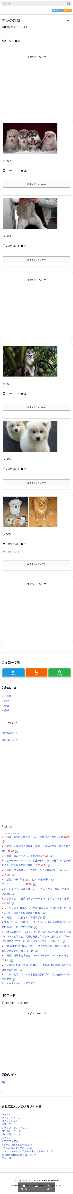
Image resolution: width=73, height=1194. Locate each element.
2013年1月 (11, 740)
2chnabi (6, 1114)
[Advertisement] (36, 83)
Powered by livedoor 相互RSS (18, 983)
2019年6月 (11, 733)
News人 (6, 1137)
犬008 (7, 236)
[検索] (68, 3)
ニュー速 (6, 1158)
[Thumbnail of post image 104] (31, 363)
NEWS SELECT (9, 1120)
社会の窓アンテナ (11, 1131)
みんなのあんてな (11, 1117)
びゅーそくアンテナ (12, 1134)
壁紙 (6, 710)
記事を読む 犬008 (36, 259)
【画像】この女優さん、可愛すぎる (23, 917)
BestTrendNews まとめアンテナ (19, 1154)
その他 (7, 696)
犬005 (7, 534)
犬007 (7, 384)
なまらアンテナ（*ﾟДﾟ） (15, 1127)
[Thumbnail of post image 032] (31, 514)
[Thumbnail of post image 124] (31, 215)
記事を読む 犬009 (36, 184)
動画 (6, 705)
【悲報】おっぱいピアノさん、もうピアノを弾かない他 (33, 836)
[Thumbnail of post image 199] (31, 438)
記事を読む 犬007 (36, 407)
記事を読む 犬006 (36, 482)
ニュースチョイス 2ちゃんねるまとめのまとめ (27, 1151)
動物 (6, 700)
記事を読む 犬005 (36, 563)
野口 (4, 1082)
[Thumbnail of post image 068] (31, 140)
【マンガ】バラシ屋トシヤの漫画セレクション (11, 833)
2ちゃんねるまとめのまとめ (17, 1144)
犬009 (7, 161)
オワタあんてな (10, 1141)
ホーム (7, 41)
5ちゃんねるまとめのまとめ (17, 1148)
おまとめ (6, 1124)
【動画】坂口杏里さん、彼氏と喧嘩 (23, 855)
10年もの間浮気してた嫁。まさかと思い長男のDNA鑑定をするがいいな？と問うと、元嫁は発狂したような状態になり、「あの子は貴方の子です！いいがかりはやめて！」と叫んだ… (36, 936)
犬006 (7, 459)
